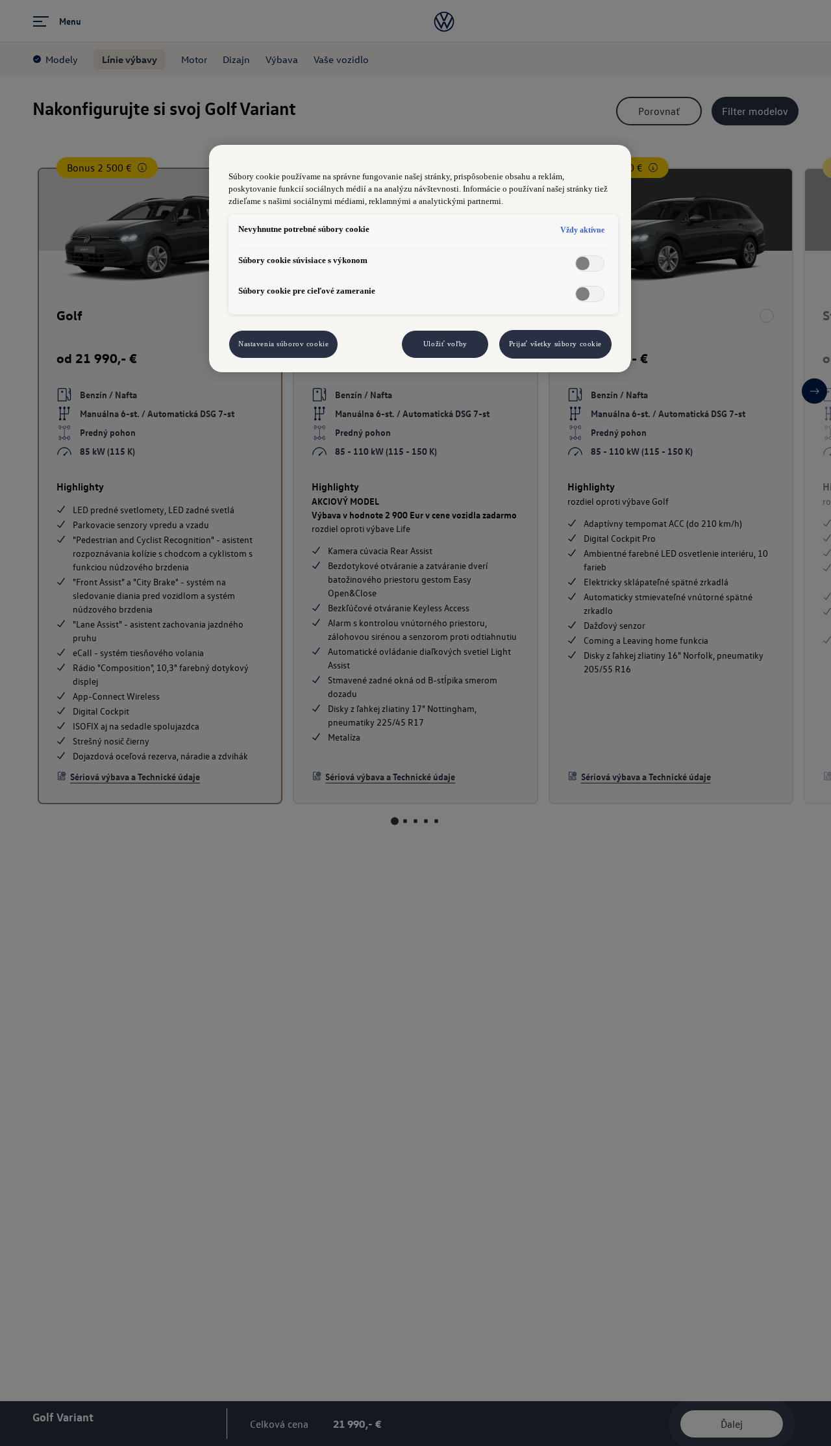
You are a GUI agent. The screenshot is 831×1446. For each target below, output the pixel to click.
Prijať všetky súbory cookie (555, 344)
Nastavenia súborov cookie (283, 344)
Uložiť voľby (445, 344)
